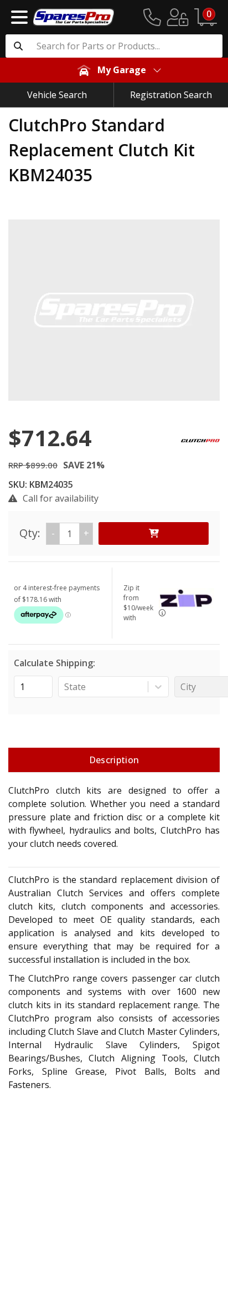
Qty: (54, 532)
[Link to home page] (73, 17)
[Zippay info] (162, 612)
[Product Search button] (18, 46)
